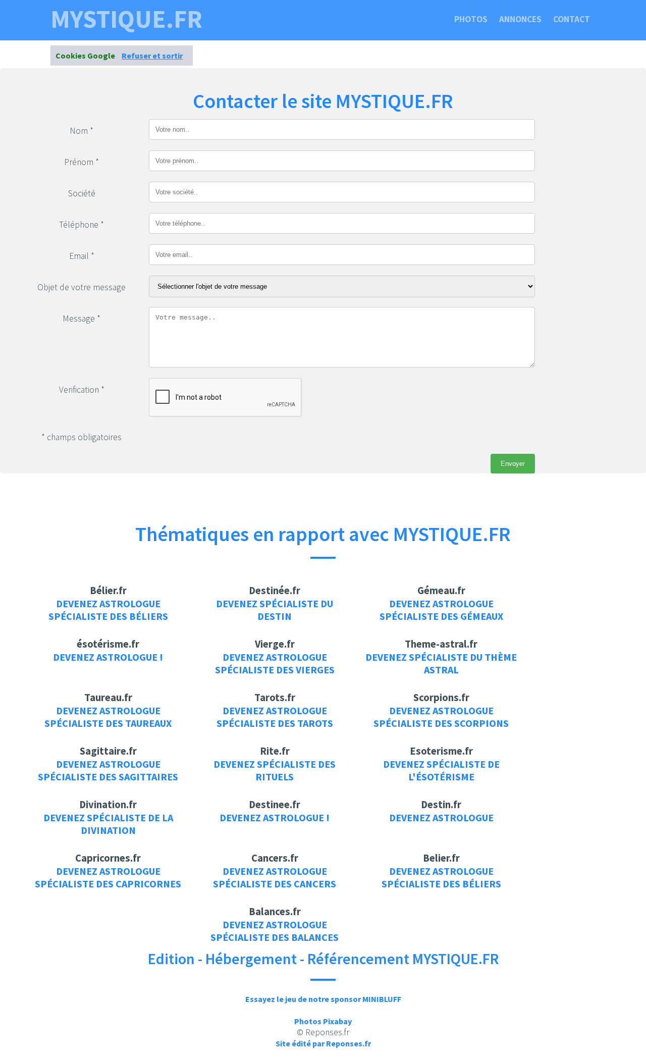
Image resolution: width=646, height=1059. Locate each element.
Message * (81, 318)
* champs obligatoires (81, 437)
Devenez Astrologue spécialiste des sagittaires (108, 770)
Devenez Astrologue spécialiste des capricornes (108, 877)
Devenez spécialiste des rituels (274, 770)
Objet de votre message (81, 287)
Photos (471, 19)
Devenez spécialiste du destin (274, 609)
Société (81, 193)
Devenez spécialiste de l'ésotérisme (441, 770)
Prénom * (81, 162)
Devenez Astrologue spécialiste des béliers (108, 609)
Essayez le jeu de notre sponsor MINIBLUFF (323, 999)
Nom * (81, 130)
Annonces (520, 19)
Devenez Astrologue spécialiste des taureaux (108, 716)
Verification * (81, 389)
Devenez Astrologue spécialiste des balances (274, 930)
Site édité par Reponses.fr (323, 1043)
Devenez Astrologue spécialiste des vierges (275, 663)
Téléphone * (81, 224)
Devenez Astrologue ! (108, 657)
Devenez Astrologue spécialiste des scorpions (441, 716)
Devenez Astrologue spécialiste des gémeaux (441, 609)
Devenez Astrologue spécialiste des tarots (275, 716)
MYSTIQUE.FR (126, 19)
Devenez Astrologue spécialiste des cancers (274, 877)
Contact (571, 19)
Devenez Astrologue (441, 817)
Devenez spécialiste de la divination (108, 823)
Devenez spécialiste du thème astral (441, 663)
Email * (81, 255)
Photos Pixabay (323, 1021)
